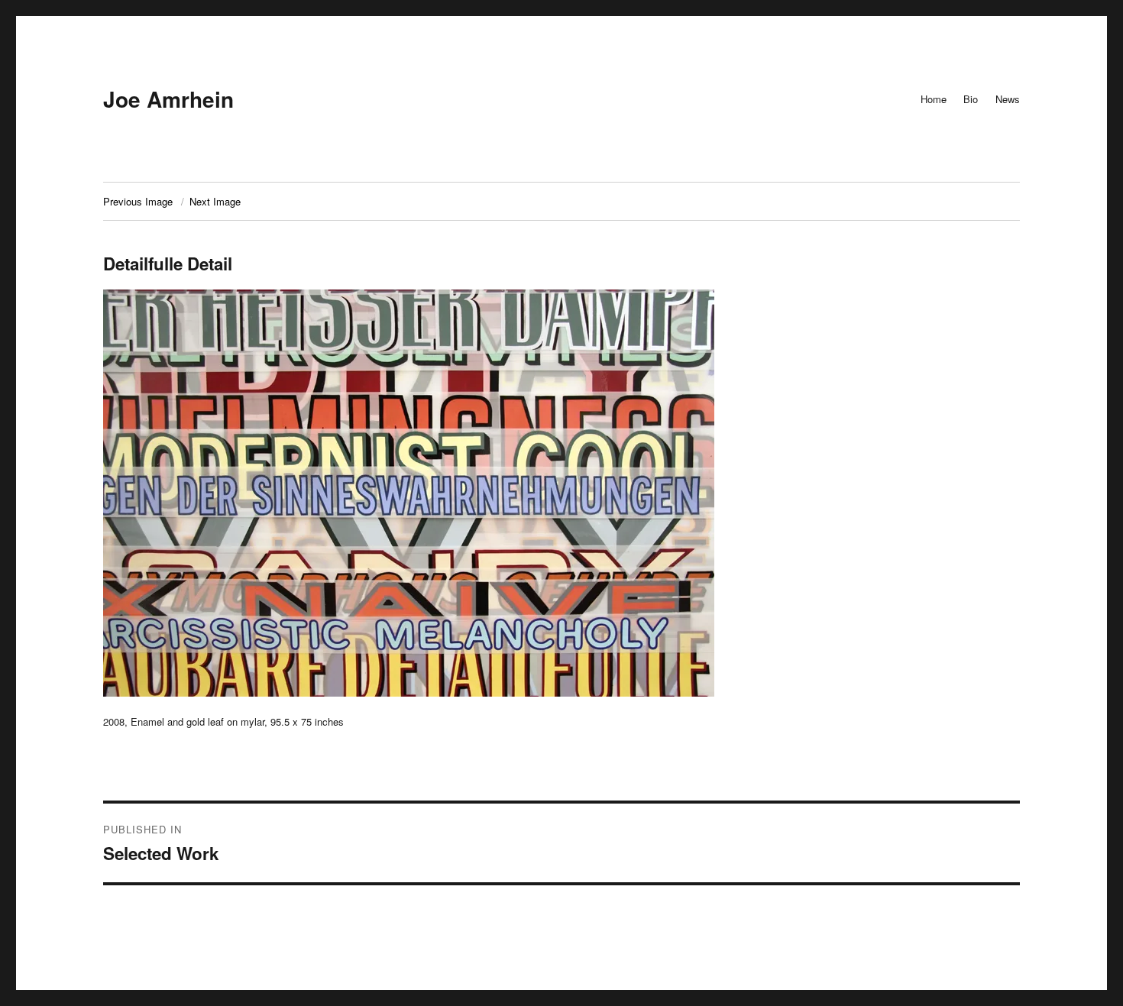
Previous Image (138, 201)
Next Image (215, 201)
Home (934, 99)
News (1007, 99)
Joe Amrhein (168, 99)
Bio (970, 99)
